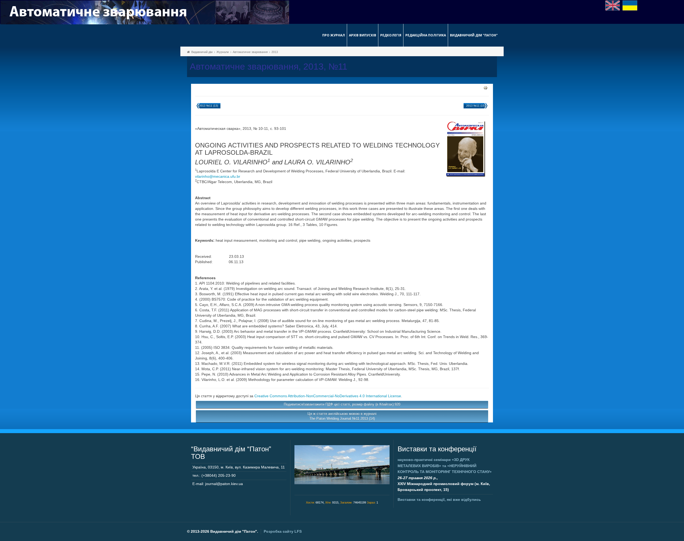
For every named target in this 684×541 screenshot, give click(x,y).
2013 (274, 52)
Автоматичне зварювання (250, 52)
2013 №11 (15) (475, 105)
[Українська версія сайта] (630, 5)
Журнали (222, 52)
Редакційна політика (425, 35)
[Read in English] (612, 5)
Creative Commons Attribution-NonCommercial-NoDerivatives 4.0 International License (327, 396)
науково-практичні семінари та (445, 465)
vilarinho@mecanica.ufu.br (217, 176)
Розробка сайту (283, 531)
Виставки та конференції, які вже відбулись (439, 499)
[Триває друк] (485, 87)
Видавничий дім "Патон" (474, 35)
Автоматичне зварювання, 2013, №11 (268, 66)
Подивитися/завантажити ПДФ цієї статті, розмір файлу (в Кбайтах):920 (342, 404)
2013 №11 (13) (208, 105)
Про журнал (333, 35)
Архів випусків (362, 35)
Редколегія (390, 35)
